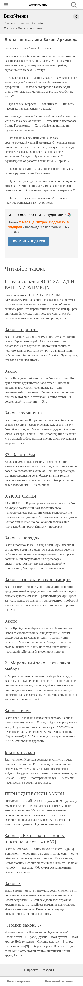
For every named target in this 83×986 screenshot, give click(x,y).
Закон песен (18, 710)
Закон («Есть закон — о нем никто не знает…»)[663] (35, 838)
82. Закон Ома (20, 454)
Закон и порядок (22, 537)
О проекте (31, 970)
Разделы (48, 970)
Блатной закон (20, 752)
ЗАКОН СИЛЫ (20, 496)
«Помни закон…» (23, 925)
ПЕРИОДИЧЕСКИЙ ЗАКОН (34, 794)
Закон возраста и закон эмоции (38, 579)
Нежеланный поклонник (59, 981)
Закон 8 (13, 883)
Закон (11, 371)
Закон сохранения (24, 412)
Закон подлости (21, 329)
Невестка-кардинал (18, 981)
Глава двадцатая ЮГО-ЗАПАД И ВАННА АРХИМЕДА (39, 284)
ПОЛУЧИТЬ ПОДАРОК (28, 241)
